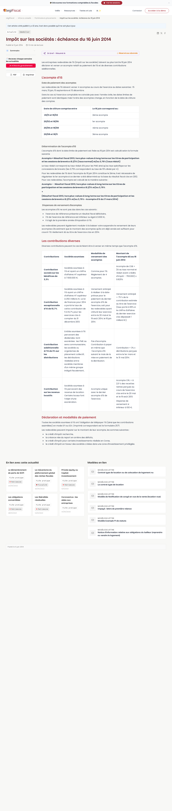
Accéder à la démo (157, 10)
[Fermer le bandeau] (169, 3)
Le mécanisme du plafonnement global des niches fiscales (45, 473)
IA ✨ (98, 10)
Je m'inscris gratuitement (20, 65)
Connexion (137, 10)
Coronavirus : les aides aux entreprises (69, 500)
